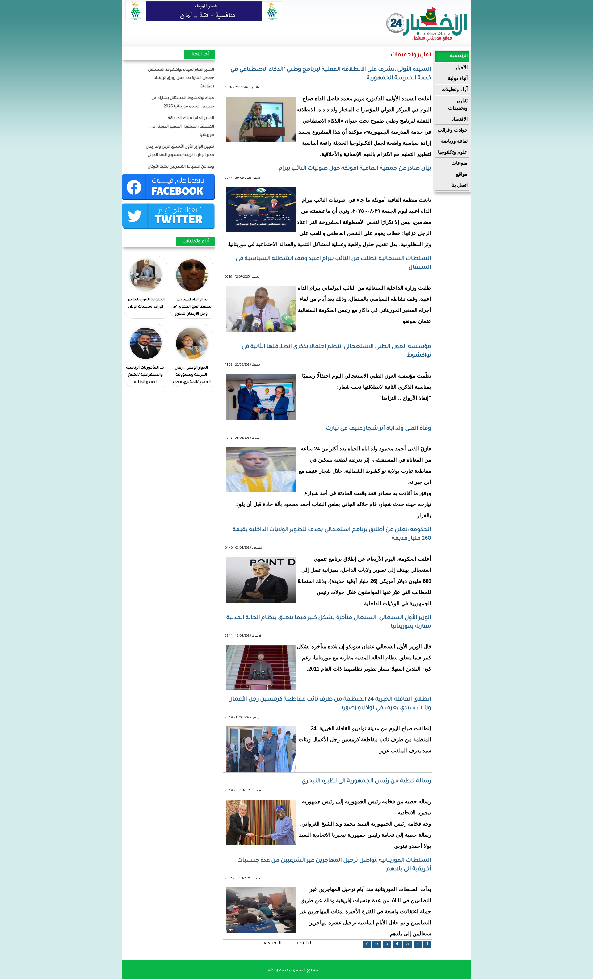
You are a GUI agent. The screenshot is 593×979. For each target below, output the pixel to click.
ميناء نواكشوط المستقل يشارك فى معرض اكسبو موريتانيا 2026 (182, 102)
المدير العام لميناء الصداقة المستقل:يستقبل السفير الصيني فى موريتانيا (182, 126)
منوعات (460, 162)
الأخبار (461, 67)
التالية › (304, 943)
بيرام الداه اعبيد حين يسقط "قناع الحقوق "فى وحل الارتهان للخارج (191, 307)
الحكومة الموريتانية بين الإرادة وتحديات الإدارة (145, 303)
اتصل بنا (460, 185)
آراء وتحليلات (454, 89)
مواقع (462, 174)
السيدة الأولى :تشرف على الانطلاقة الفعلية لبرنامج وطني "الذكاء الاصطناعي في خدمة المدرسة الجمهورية (330, 74)
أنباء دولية (458, 78)
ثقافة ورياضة (454, 141)
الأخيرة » (272, 943)
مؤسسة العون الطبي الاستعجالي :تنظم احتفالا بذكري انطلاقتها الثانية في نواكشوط (336, 351)
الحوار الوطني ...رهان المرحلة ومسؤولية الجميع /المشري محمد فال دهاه (191, 378)
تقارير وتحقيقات (458, 104)
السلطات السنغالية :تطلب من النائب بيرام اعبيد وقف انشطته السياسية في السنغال (333, 263)
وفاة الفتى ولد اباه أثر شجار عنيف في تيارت (378, 429)
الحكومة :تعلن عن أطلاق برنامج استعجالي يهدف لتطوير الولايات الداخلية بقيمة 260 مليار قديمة (332, 534)
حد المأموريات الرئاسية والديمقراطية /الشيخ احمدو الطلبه (145, 375)
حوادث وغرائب (453, 129)
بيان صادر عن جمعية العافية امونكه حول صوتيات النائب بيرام (355, 169)
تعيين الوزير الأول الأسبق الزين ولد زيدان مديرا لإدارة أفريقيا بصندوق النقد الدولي (180, 151)
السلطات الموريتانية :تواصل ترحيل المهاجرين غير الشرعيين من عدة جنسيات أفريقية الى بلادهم (334, 865)
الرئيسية (459, 56)
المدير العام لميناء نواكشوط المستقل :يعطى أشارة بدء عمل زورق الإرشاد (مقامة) (181, 78)
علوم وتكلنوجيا (453, 152)
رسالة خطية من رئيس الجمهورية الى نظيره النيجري (366, 781)
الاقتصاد (460, 119)
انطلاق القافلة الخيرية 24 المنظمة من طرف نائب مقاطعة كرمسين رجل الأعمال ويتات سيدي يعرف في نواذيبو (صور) (329, 704)
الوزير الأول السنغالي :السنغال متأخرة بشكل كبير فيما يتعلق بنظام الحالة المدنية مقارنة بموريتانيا (328, 622)
